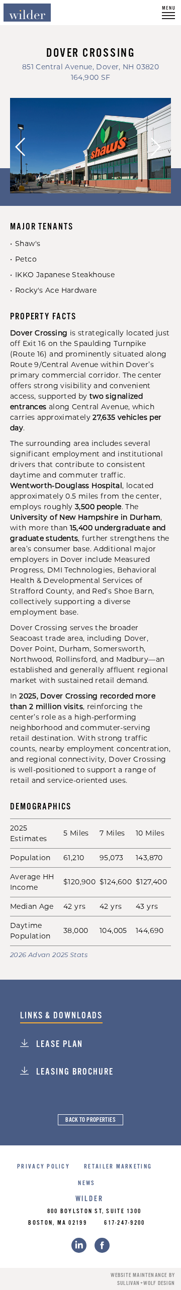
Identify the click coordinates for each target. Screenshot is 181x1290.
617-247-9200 (124, 1223)
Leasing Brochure (73, 1072)
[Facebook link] (102, 1245)
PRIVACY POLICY (43, 1166)
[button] (168, 13)
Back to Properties (90, 1120)
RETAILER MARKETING (118, 1166)
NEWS (86, 1183)
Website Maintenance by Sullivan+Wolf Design (143, 1279)
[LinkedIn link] (78, 1245)
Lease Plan (58, 1044)
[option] (90, 145)
